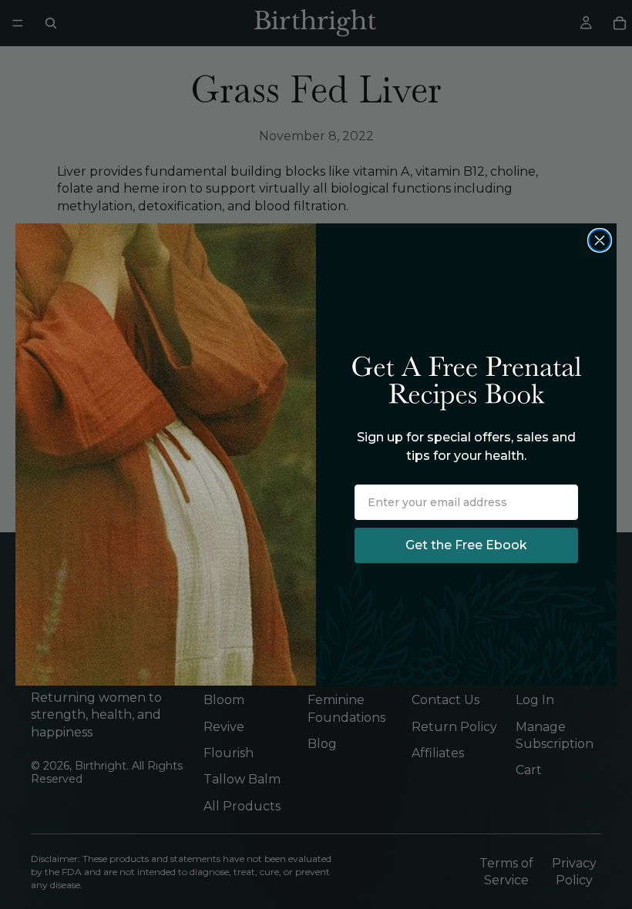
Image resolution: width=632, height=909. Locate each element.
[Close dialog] (599, 240)
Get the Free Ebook (466, 545)
